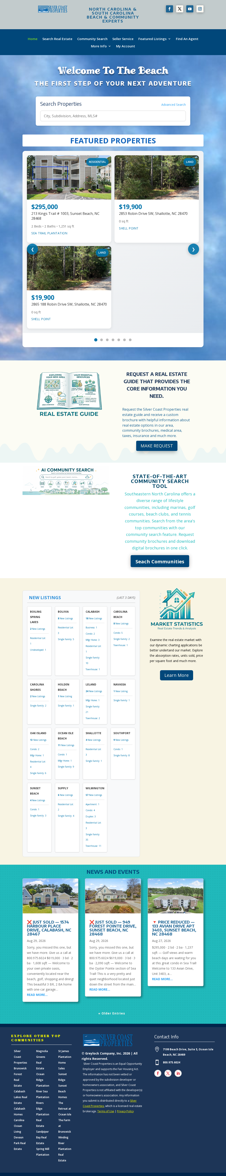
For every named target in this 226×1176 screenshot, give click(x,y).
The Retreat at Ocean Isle (64, 1108)
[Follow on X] (179, 8)
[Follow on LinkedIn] (178, 1073)
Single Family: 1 (66, 705)
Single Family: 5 (66, 639)
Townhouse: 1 (93, 669)
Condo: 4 (90, 810)
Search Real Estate (57, 39)
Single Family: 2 (121, 639)
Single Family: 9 (66, 766)
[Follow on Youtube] (189, 8)
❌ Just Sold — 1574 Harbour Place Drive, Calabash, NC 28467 (49, 927)
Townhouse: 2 (93, 718)
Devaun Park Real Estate (20, 1143)
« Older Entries (111, 1013)
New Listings (37, 628)
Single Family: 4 (66, 815)
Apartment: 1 (92, 804)
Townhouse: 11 (93, 845)
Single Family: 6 (38, 773)
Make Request (157, 446)
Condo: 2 (90, 633)
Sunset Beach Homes (62, 1091)
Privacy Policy (125, 1111)
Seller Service (123, 39)
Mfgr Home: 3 (93, 639)
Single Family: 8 (121, 755)
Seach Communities (160, 561)
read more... (37, 995)
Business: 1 (91, 627)
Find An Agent (187, 39)
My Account (125, 46)
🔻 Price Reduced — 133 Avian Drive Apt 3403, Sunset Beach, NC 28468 (174, 927)
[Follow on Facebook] (169, 8)
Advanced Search (173, 104)
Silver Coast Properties (20, 1056)
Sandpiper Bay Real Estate (42, 1137)
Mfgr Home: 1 (93, 700)
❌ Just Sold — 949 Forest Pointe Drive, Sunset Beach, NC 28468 (112, 927)
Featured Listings (152, 39)
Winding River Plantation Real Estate (64, 1149)
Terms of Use (105, 1111)
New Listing (65, 696)
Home (33, 39)
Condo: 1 (62, 754)
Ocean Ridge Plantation (42, 1079)
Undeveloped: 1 (38, 649)
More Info (99, 46)
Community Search (92, 39)
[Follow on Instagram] (199, 8)
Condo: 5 (118, 632)
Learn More (176, 675)
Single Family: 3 (38, 815)
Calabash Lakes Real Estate (20, 1097)
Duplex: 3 (91, 816)
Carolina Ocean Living (19, 1126)
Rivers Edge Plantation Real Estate (42, 1114)
